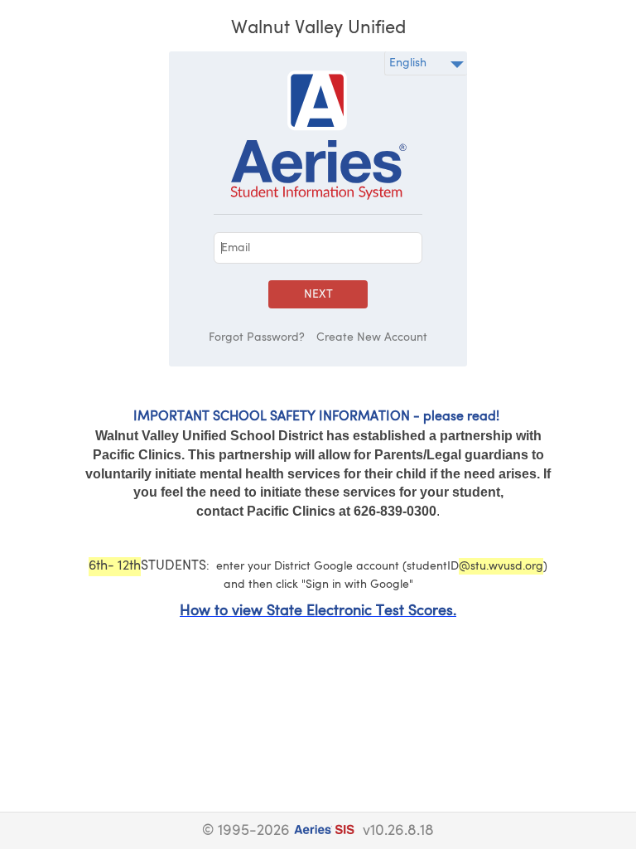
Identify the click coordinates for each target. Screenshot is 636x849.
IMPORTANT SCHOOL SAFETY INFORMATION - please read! (316, 417)
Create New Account (371, 337)
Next (318, 294)
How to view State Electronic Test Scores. (318, 611)
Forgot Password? (257, 337)
